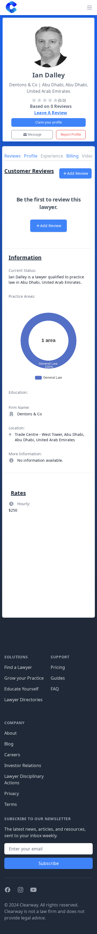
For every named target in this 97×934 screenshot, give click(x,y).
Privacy (11, 793)
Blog (8, 744)
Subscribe (49, 863)
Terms (10, 804)
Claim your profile (48, 122)
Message (34, 134)
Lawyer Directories (23, 700)
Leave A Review (50, 113)
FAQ (55, 689)
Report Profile (71, 134)
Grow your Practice (24, 678)
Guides (58, 678)
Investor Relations (22, 765)
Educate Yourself (21, 689)
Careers (12, 755)
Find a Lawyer (18, 667)
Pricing (58, 667)
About (10, 733)
